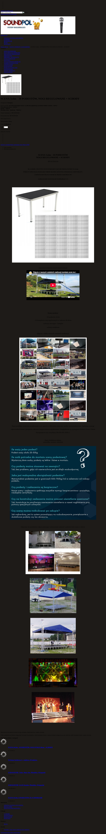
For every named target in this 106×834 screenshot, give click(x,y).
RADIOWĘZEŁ (8, 69)
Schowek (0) (4, 35)
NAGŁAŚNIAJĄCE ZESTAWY (9, 59)
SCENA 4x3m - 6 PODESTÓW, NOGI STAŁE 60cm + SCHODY (30, 747)
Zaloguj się (3, 11)
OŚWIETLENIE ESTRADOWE (8, 65)
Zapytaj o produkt (5, 144)
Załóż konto (10, 11)
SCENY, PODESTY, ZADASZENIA (9, 71)
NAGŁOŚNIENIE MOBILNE (12, 61)
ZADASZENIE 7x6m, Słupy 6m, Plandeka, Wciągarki (26, 772)
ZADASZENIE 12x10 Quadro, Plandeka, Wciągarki (26, 785)
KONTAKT (7, 44)
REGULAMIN (8, 806)
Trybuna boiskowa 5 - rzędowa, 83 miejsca (22, 760)
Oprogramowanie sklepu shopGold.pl (10, 832)
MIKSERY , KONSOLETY (11, 57)
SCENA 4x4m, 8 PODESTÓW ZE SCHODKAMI (25, 798)
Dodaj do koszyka (5, 128)
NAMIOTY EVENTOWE (11, 63)
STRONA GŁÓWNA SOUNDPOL (13, 38)
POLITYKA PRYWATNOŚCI (12, 808)
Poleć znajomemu (15, 144)
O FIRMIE (7, 39)
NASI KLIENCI (8, 815)
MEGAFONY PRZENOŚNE (12, 54)
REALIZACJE (8, 41)
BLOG (6, 42)
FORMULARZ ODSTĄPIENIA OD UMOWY (17, 829)
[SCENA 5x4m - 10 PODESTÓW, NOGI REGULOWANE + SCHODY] (11, 94)
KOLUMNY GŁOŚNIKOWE (12, 52)
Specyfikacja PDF (24, 144)
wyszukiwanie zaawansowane (8, 14)
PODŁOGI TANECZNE (10, 67)
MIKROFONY (8, 55)
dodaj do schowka (5, 131)
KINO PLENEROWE (10, 51)
